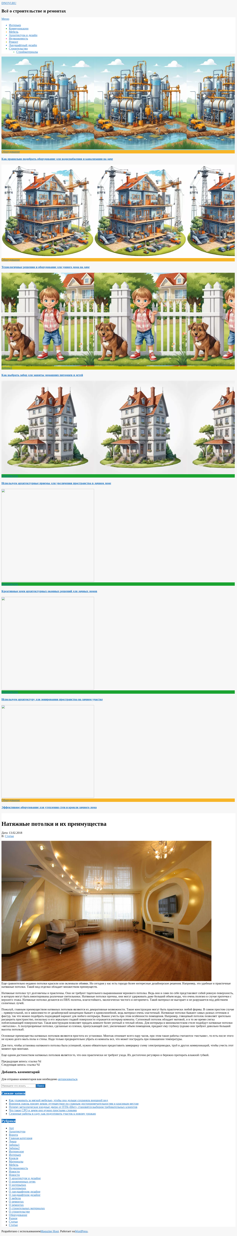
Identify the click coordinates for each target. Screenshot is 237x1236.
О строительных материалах (27, 1208)
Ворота (13, 1134)
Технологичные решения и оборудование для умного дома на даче (45, 267)
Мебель (13, 1164)
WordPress (81, 1231)
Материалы (16, 1161)
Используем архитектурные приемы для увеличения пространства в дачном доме (56, 483)
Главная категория (20, 1138)
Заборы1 (6, 367)
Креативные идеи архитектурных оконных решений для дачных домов (49, 591)
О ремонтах (16, 1201)
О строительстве (19, 1211)
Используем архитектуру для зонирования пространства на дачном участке (52, 699)
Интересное (16, 1151)
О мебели (15, 1198)
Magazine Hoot (50, 1231)
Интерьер (15, 1154)
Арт (11, 1128)
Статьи (9, 836)
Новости (14, 1171)
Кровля (13, 1158)
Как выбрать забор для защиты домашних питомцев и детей (42, 375)
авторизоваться (67, 1079)
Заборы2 (14, 1148)
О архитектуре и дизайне (25, 1178)
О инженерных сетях (22, 1181)
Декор (12, 1141)
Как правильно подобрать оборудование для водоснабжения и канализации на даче (57, 158)
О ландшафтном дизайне (24, 1191)
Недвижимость (18, 1168)
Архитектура (9, 475)
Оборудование (10, 151)
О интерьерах (17, 1184)
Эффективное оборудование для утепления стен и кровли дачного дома (49, 807)
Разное (13, 1218)
